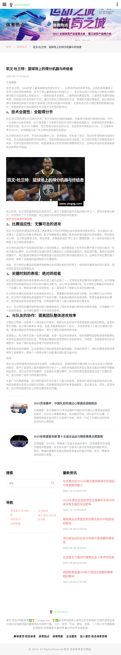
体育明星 (16, 523)
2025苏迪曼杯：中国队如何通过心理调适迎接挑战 (65, 403)
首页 (8, 46)
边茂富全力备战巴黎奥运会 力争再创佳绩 (88, 557)
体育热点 (22, 46)
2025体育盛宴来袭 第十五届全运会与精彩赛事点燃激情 (68, 436)
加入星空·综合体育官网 (93, 636)
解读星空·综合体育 (25, 636)
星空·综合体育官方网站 (77, 649)
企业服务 (43, 510)
